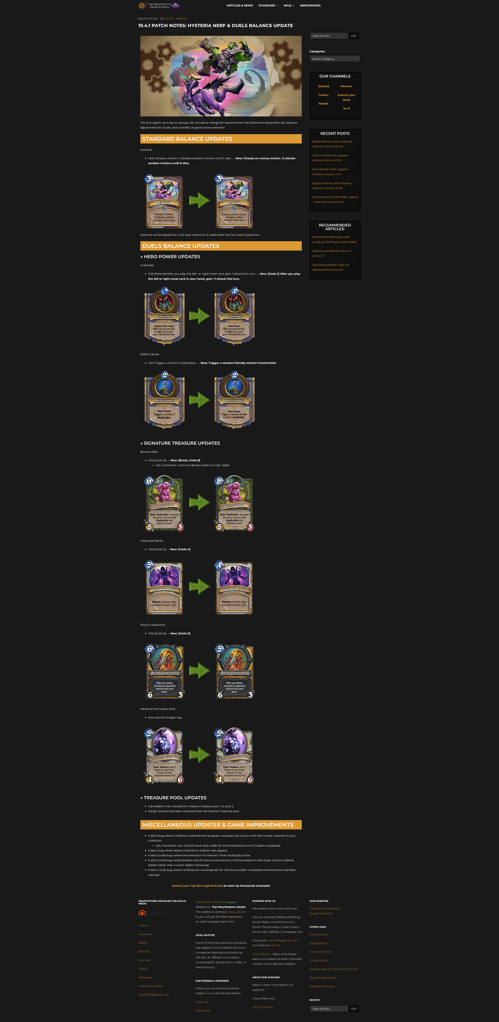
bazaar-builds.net (321, 913)
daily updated (237, 912)
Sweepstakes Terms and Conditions (334, 969)
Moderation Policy (322, 986)
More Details (261, 954)
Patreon (346, 86)
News (183, 18)
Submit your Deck (150, 986)
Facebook (145, 934)
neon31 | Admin (262, 1007)
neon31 (169, 18)
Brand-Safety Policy (323, 977)
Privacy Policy (319, 934)
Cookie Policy (319, 960)
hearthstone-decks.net (325, 908)
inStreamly (203, 1010)
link (206, 993)
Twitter (323, 95)
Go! (354, 36)
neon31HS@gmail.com (153, 994)
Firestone (202, 1002)
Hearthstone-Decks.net (211, 902)
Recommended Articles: (335, 227)
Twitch (143, 968)
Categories (317, 51)
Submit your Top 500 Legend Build (197, 885)
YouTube (144, 960)
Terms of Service (321, 951)
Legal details (318, 943)
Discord (323, 86)
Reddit (323, 103)
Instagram (145, 977)
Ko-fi (346, 108)
